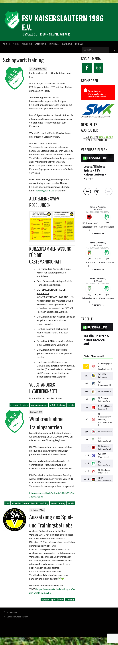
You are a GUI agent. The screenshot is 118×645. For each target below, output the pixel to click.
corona (14, 405)
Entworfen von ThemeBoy (104, 638)
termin (34, 503)
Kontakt (79, 43)
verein (70, 405)
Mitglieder (27, 43)
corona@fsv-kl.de (44, 190)
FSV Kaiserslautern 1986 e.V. (63, 23)
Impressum (12, 612)
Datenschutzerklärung (17, 616)
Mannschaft (40, 43)
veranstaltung (58, 503)
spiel (52, 405)
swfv (60, 599)
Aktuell (6, 43)
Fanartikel (54, 43)
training (61, 405)
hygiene (24, 405)
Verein (16, 43)
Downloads (67, 43)
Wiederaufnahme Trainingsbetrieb (46, 423)
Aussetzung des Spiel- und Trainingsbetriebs (51, 521)
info (7, 503)
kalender (16, 503)
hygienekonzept (39, 405)
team (26, 503)
